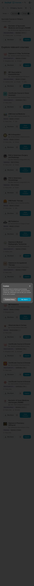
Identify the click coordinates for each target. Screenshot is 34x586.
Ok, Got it (24, 299)
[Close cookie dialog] (30, 286)
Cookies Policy (10, 299)
